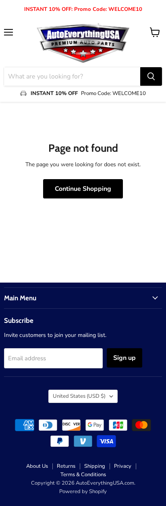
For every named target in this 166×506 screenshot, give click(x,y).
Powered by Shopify (83, 491)
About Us (37, 466)
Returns (66, 466)
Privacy (122, 466)
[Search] (151, 76)
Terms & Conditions (83, 474)
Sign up (124, 357)
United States (79, 396)
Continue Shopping (83, 188)
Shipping (94, 466)
